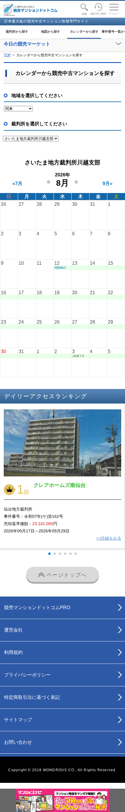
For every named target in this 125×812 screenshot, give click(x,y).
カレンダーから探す (84, 31)
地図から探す (50, 31)
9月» (107, 183)
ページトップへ (65, 575)
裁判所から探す (17, 31)
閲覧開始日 (60, 267)
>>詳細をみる (108, 538)
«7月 (17, 183)
